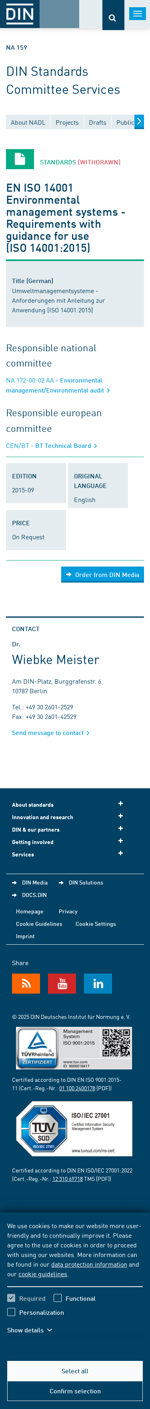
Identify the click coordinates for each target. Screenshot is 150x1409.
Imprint (25, 935)
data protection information (89, 1263)
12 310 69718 (67, 1178)
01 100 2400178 (77, 1088)
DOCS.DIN (34, 894)
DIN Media (35, 882)
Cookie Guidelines (39, 923)
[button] (35, 1330)
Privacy (68, 911)
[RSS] (26, 984)
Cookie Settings (96, 923)
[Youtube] (62, 984)
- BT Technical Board (49, 445)
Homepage (30, 911)
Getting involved (33, 841)
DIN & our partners (36, 829)
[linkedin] (98, 984)
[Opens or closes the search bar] (113, 15)
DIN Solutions (86, 882)
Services (23, 854)
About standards (33, 804)
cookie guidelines (42, 1273)
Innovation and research (42, 817)
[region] (75, 1283)
